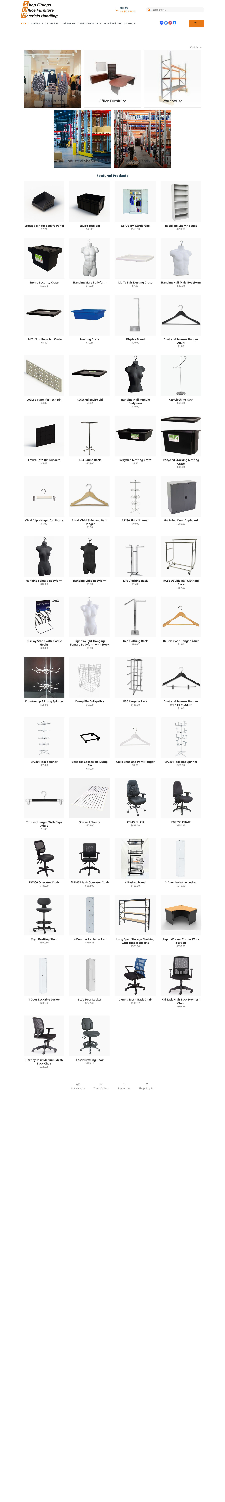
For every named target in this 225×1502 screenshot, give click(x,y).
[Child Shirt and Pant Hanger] (135, 737)
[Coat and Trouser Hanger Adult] (181, 315)
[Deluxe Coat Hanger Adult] (181, 617)
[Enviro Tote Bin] (89, 201)
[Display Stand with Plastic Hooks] (44, 617)
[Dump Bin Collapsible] (89, 677)
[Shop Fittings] (52, 73)
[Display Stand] (135, 315)
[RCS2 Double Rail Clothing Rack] (181, 556)
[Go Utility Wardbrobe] (135, 201)
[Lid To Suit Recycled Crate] (44, 315)
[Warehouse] (172, 73)
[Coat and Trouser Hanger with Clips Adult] (181, 677)
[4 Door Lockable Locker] (89, 915)
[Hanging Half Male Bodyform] (181, 258)
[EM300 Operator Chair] (44, 858)
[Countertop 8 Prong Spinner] (44, 677)
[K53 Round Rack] (89, 436)
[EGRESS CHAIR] (181, 798)
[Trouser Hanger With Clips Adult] (44, 798)
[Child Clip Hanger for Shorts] (44, 496)
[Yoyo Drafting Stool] (44, 915)
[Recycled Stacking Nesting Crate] (181, 436)
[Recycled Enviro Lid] (89, 375)
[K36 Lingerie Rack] (135, 677)
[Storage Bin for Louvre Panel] (44, 201)
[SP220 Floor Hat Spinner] (181, 737)
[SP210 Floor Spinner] (44, 737)
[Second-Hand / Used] (142, 133)
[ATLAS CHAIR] (135, 798)
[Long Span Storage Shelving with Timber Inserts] (135, 915)
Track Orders (101, 1088)
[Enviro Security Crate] (44, 258)
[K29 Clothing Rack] (181, 375)
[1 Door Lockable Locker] (44, 975)
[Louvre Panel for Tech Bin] (44, 375)
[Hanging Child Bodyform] (89, 556)
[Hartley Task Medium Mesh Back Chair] (44, 1036)
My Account (78, 1088)
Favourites (124, 1088)
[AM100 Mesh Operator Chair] (89, 858)
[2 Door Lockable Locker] (181, 858)
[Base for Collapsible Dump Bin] (89, 737)
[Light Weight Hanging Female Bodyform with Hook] (89, 617)
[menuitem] (26, 23)
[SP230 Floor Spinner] (135, 496)
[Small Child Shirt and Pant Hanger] (89, 496)
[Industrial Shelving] (82, 133)
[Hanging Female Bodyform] (44, 556)
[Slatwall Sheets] (89, 798)
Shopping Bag (147, 1088)
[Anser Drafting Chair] (89, 1036)
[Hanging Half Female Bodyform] (135, 375)
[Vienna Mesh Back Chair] (135, 975)
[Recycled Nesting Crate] (135, 436)
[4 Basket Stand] (135, 858)
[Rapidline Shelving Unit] (181, 201)
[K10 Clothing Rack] (135, 556)
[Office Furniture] (112, 73)
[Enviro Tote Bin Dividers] (44, 436)
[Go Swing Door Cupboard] (181, 496)
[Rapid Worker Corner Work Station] (181, 915)
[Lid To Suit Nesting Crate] (135, 258)
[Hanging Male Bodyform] (89, 258)
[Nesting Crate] (89, 315)
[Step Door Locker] (89, 975)
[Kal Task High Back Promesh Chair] (181, 975)
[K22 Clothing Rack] (135, 617)
